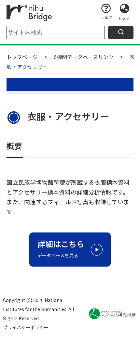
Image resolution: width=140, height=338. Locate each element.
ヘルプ (106, 17)
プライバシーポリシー (26, 327)
